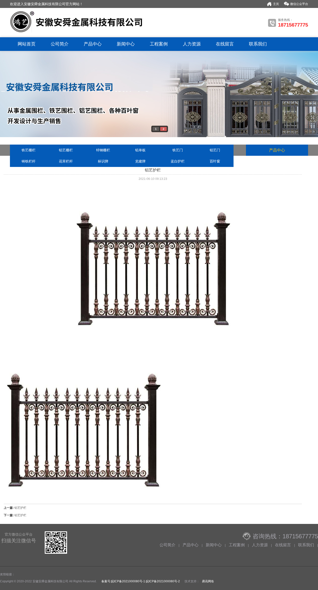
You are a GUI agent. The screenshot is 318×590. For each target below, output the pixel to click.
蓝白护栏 (178, 161)
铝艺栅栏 (66, 150)
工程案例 (159, 43)
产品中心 (93, 43)
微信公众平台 (299, 4)
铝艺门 (215, 150)
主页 (276, 4)
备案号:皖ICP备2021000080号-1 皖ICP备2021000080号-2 (140, 581)
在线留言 (225, 43)
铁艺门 (177, 150)
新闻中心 (126, 43)
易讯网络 (208, 581)
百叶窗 (215, 161)
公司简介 (60, 43)
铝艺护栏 (20, 508)
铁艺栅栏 (29, 150)
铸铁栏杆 (29, 161)
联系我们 (258, 43)
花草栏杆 (66, 161)
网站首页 (27, 43)
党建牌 (140, 161)
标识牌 (103, 161)
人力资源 (192, 43)
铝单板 (140, 150)
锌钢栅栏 (103, 150)
